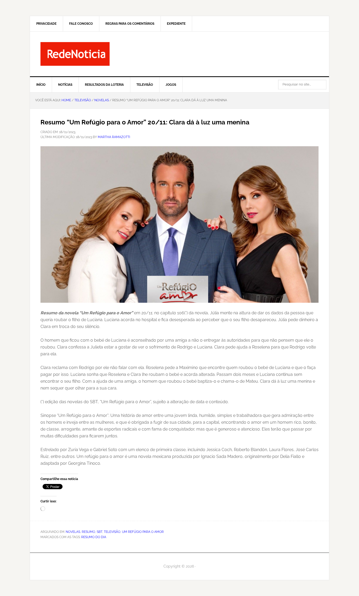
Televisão (112, 532)
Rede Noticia (179, 54)
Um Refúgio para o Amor (143, 532)
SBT (99, 532)
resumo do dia (93, 537)
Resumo (88, 532)
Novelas (73, 532)
